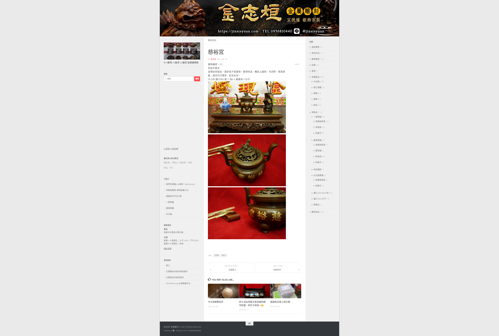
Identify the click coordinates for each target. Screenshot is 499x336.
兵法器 (169, 214)
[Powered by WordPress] (173, 330)
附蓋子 (223, 255)
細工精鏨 (317, 87)
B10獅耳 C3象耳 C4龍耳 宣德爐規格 (181, 62)
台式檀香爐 (318, 175)
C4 (171, 167)
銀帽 (315, 93)
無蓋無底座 (320, 121)
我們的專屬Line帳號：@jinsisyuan (180, 184)
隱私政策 (168, 249)
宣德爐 (216, 255)
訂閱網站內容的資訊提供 (177, 271)
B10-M (183, 162)
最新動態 (315, 59)
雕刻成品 (212, 40)
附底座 (318, 127)
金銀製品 (315, 77)
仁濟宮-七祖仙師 (171, 149)
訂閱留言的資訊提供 (175, 277)
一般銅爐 (170, 202)
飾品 (315, 105)
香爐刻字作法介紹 (174, 196)
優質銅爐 (170, 208)
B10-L (175, 162)
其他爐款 (317, 169)
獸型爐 (318, 150)
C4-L (166, 167)
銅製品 (314, 112)
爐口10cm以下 (320, 199)
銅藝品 (316, 204)
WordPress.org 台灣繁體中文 (178, 283)
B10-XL (167, 162)
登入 (168, 265)
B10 (190, 162)
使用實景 (315, 47)
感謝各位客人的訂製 (280, 302)
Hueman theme (195, 331)
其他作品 (315, 53)
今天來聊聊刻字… (216, 302)
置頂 (314, 71)
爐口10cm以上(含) (321, 193)
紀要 (314, 65)
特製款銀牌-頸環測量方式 (177, 190)
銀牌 (315, 99)
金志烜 (213, 59)
